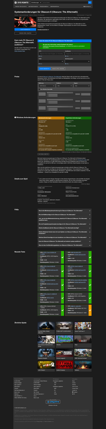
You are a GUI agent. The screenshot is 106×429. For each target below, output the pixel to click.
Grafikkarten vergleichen (58, 386)
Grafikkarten (54, 6)
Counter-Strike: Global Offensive (40, 381)
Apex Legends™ (17, 384)
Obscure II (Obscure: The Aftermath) (52, 76)
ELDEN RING (17, 381)
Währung (41, 83)
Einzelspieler (41, 192)
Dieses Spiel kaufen (25, 33)
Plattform (58, 83)
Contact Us (74, 390)
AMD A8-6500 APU (76, 252)
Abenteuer (44, 196)
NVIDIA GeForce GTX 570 (49, 284)
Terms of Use (75, 386)
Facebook (75, 392)
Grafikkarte (68, 51)
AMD (55, 382)
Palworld (16, 388)
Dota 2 (35, 395)
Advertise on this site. (53, 405)
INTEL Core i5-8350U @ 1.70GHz (48, 253)
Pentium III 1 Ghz (43, 126)
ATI (55, 390)
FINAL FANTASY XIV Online (20, 397)
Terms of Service (47, 421)
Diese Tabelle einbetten (43, 154)
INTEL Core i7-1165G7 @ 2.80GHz (48, 294)
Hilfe (41, 56)
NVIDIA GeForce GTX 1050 (77, 255)
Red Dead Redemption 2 (19, 390)
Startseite (21, 2)
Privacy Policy (75, 388)
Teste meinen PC (25, 29)
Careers (73, 382)
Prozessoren (43, 6)
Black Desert (17, 386)
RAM (40, 59)
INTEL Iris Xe (50, 297)
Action (39, 196)
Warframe (16, 394)
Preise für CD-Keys (20, 6)
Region (76, 83)
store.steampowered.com (72, 196)
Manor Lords (17, 392)
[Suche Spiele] (90, 2)
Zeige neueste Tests (19, 51)
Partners (74, 384)
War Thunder (36, 392)
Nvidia (55, 394)
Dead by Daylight (17, 382)
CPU (40, 51)
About (73, 381)
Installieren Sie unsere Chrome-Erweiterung (54, 46)
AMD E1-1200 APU (76, 306)
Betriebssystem (69, 59)
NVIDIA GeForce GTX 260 (49, 270)
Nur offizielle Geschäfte (46, 89)
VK (74, 394)
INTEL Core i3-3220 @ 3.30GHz (47, 267)
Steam (88, 184)
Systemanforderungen (23, 15)
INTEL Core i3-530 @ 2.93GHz (79, 280)
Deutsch (87, 6)
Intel (55, 384)
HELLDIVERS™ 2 (18, 395)
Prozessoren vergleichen (58, 381)
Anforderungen (33, 6)
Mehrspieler (48, 192)
